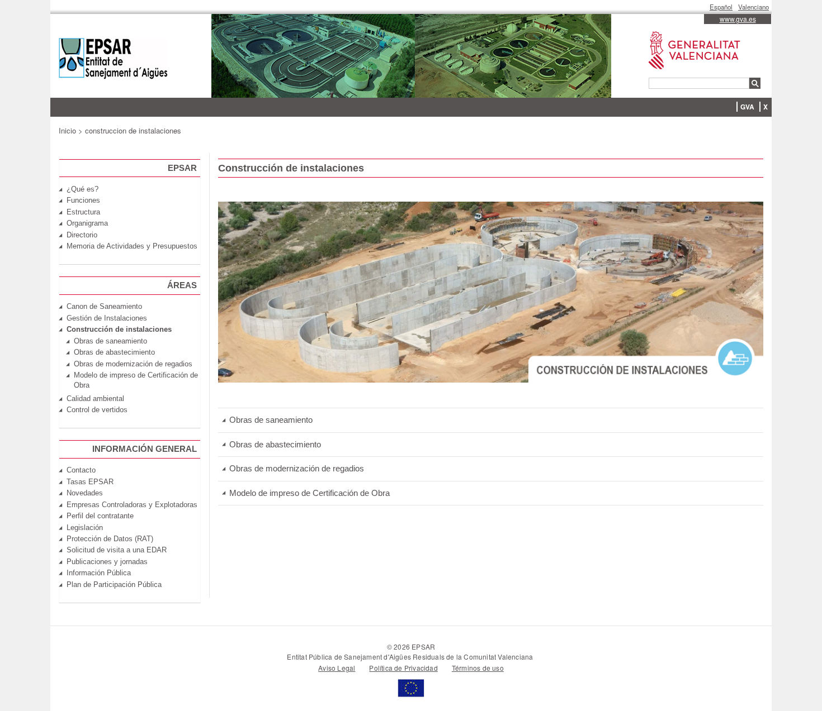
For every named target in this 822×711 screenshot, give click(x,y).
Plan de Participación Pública (114, 584)
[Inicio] (113, 60)
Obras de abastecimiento (275, 444)
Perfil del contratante (100, 516)
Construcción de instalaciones (119, 329)
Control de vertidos (97, 409)
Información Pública (99, 573)
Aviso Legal (336, 667)
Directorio (82, 235)
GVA (747, 107)
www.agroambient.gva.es (688, 31)
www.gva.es (738, 18)
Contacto (81, 470)
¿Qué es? (82, 189)
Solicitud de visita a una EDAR (117, 550)
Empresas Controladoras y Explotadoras (132, 504)
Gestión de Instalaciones (107, 318)
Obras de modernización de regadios (296, 468)
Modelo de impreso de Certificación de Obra (309, 493)
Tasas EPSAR (90, 482)
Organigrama (87, 223)
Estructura (83, 212)
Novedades (85, 493)
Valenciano (753, 6)
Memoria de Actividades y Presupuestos (132, 246)
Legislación (85, 527)
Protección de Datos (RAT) (110, 539)
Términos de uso (478, 667)
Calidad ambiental (95, 398)
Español (721, 6)
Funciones (83, 200)
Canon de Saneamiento (104, 306)
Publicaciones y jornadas (107, 561)
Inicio (67, 130)
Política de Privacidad (403, 667)
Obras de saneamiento (271, 419)
